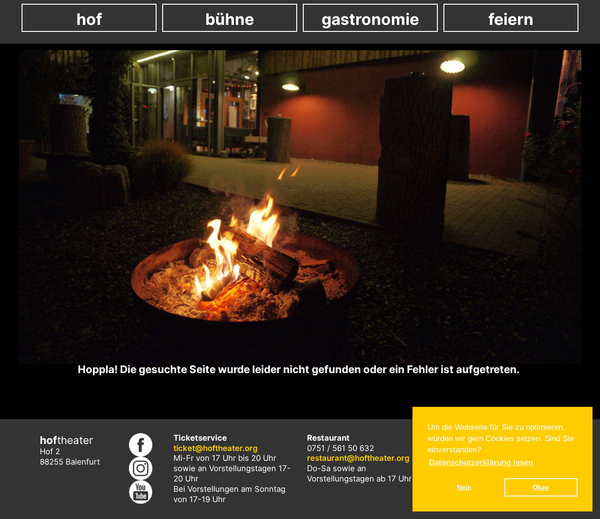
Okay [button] (540, 487)
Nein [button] (464, 487)
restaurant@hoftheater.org (358, 458)
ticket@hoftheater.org (215, 448)
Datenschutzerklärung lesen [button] (481, 462)
